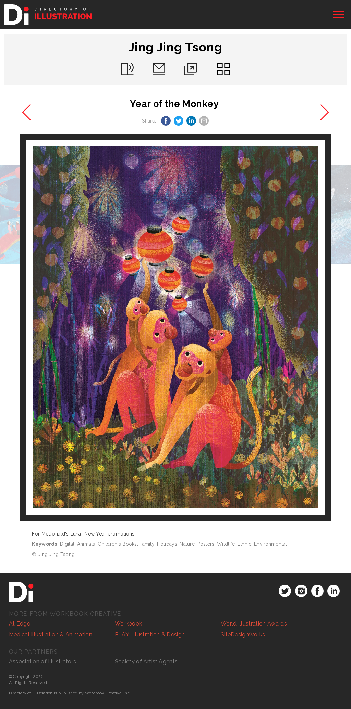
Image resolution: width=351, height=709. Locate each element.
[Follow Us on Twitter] (285, 591)
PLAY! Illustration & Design (150, 634)
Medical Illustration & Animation (50, 634)
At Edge (19, 623)
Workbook (128, 623)
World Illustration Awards (254, 623)
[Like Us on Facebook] (317, 591)
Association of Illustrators (42, 661)
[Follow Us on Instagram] (301, 591)
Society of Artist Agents (146, 661)
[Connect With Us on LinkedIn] (333, 591)
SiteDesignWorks (243, 634)
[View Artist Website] (176, 327)
